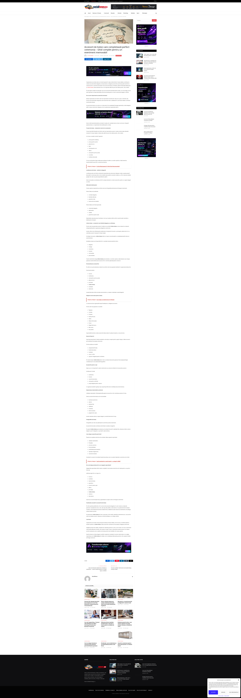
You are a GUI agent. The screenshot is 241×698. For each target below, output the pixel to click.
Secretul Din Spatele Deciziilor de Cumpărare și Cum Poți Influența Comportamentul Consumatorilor (91, 603)
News (90, 16)
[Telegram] (80, 81)
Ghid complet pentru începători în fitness (148, 132)
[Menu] (85, 13)
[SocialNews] (96, 7)
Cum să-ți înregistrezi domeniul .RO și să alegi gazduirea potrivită (149, 113)
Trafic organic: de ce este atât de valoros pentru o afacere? (150, 55)
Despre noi (91, 690)
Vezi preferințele (233, 692)
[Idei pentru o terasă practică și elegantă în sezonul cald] (125, 593)
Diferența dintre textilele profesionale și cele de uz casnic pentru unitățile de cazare (107, 624)
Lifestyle (119, 13)
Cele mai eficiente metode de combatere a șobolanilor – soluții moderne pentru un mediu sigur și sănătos (96, 569)
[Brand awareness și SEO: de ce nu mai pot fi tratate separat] (139, 69)
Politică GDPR (226, 695)
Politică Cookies (221, 695)
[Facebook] (80, 68)
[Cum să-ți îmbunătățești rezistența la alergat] (139, 120)
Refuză (223, 692)
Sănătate (133, 13)
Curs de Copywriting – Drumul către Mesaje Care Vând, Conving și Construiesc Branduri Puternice (91, 624)
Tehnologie (144, 13)
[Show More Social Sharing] (113, 59)
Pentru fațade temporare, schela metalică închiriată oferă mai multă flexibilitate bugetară (108, 603)
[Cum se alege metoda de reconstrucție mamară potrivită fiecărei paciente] (92, 635)
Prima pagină (86, 16)
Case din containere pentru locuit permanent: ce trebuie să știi (125, 644)
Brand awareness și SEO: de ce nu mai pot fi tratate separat (110, 1)
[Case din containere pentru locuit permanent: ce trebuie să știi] (125, 635)
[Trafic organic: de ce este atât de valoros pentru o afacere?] (139, 56)
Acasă (89, 13)
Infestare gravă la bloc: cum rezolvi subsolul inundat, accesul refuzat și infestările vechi (125, 624)
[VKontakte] (80, 78)
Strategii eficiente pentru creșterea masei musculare (149, 126)
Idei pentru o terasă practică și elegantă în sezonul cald (125, 602)
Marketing (125, 13)
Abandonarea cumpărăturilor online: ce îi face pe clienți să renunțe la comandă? (150, 62)
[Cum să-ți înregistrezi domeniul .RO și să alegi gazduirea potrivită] (139, 113)
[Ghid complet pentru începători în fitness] (139, 133)
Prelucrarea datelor (121, 690)
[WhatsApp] (80, 84)
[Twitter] (80, 71)
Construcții (106, 13)
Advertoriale (118, 55)
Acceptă (213, 692)
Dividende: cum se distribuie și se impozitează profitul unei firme (108, 644)
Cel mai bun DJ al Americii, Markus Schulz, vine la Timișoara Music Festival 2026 (150, 77)
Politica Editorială (141, 690)
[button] (238, 680)
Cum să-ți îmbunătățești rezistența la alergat (149, 119)
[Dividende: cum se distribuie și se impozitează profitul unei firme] (108, 635)
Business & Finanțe (97, 13)
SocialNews (90, 55)
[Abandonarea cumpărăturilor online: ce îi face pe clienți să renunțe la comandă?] (139, 62)
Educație (113, 13)
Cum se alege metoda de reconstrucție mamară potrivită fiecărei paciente (90, 644)
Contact (150, 690)
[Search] (156, 13)
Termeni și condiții (110, 690)
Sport (138, 13)
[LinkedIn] (80, 75)
